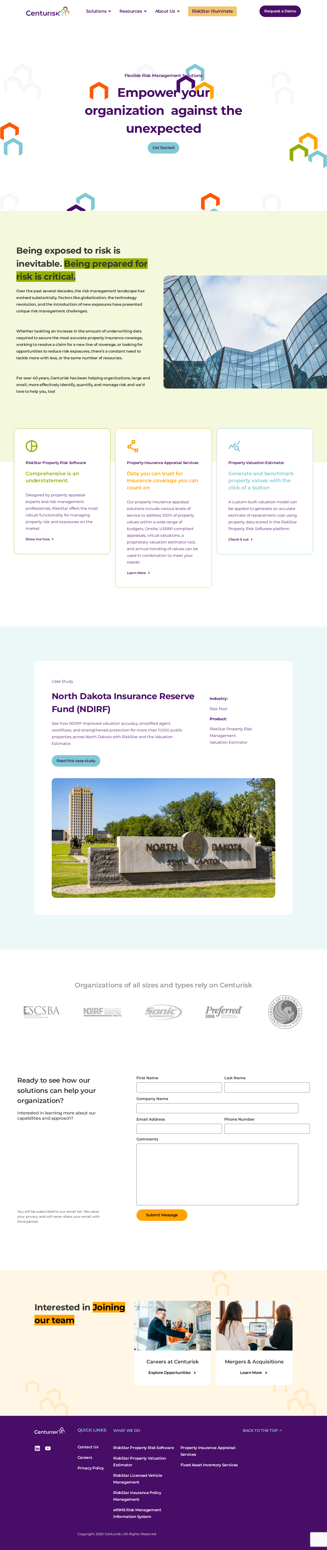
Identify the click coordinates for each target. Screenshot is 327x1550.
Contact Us (88, 1447)
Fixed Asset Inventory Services (209, 1465)
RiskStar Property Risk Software (143, 1447)
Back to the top (260, 1430)
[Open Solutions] (109, 11)
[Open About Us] (178, 11)
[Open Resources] (145, 11)
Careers (85, 1457)
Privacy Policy (91, 1468)
